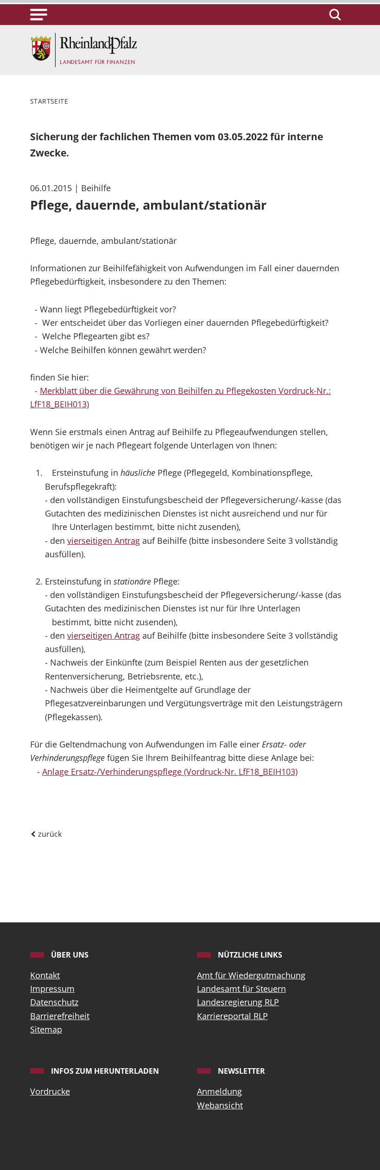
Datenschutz (54, 1002)
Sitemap (46, 1029)
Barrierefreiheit (59, 1015)
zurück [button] (49, 834)
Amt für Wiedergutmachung (251, 975)
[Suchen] (333, 14)
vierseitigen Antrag (103, 540)
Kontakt (45, 975)
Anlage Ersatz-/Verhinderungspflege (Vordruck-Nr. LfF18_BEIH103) (170, 771)
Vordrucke (50, 1091)
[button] (38, 14)
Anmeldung (219, 1091)
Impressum (52, 988)
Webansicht (220, 1105)
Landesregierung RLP (238, 1002)
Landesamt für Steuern (241, 988)
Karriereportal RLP (232, 1015)
